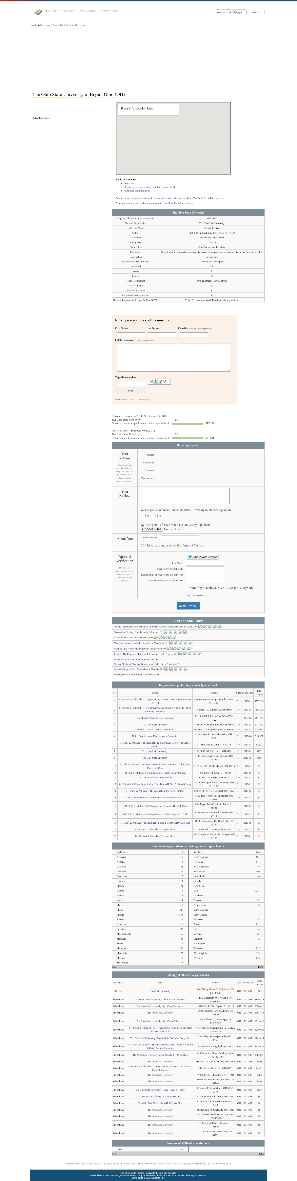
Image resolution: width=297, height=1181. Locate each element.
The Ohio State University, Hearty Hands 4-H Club (160, 1089)
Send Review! (188, 605)
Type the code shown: (127, 377)
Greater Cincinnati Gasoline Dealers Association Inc (139, 664)
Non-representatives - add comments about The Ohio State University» (154, 203)
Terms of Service (192, 545)
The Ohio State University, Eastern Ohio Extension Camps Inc (160, 1038)
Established (247, 692)
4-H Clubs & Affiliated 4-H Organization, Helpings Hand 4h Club (155, 805)
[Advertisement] (148, 58)
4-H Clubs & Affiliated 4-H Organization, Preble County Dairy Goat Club (154, 822)
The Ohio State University (154, 724)
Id (114, 692)
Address (214, 692)
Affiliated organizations (137, 190)
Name (155, 692)
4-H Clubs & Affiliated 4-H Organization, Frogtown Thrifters (154, 790)
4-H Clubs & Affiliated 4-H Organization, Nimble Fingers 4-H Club (154, 814)
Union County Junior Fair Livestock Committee (155, 736)
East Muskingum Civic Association (131, 668)
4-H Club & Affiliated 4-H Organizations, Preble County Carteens (154, 772)
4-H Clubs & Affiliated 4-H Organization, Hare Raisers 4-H (155, 797)
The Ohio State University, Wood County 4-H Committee (160, 1054)
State (238, 692)
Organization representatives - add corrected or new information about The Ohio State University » (170, 198)
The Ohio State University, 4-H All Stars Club (160, 1103)
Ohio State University (160, 991)
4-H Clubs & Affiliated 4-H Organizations (155, 829)
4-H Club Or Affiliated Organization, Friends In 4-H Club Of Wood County (155, 784)
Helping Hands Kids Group (127, 674)
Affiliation (117, 982)
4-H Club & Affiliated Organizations (154, 777)
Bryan (221, 232)
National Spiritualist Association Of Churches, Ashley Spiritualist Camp (148, 626)
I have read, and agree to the (174, 545)
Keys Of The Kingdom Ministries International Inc (138, 654)
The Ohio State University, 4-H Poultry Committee (160, 999)
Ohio (55, 25)
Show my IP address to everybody (221, 588)
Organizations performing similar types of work (150, 187)
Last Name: (153, 328)
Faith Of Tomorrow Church (127, 659)
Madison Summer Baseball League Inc (132, 642)
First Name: (122, 328)
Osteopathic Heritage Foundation (129, 632)
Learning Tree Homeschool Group (130, 648)
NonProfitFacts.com (40, 25)
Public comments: (134, 340)
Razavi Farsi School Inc (125, 637)
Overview (129, 183)
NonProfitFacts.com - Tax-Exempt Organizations (81, 11)
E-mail (195, 328)
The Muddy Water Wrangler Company (155, 717)
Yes (147, 516)
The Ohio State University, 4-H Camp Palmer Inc (160, 1006)
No (159, 516)
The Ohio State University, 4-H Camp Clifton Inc (160, 1021)
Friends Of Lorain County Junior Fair (155, 729)
